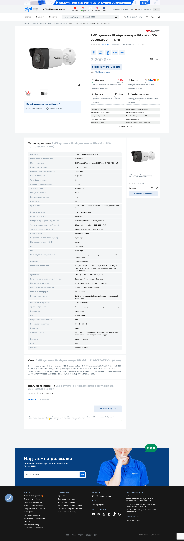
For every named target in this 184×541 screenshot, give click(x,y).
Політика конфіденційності (70, 509)
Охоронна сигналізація (34, 509)
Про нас (61, 496)
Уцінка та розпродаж (33, 528)
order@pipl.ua (98, 505)
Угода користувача (66, 502)
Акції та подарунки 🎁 (33, 496)
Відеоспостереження (39, 23)
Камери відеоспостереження (57, 23)
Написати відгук (108, 409)
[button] (36, 94)
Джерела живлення (33, 502)
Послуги (53, 17)
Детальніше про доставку (100, 88)
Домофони (29, 512)
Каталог (27, 17)
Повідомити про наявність (106, 67)
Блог (131, 9)
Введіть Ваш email (34, 474)
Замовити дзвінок (55, 108)
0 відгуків (105, 44)
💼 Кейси (138, 9)
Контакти (147, 9)
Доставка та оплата (120, 9)
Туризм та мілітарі (32, 499)
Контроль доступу (32, 515)
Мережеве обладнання (34, 518)
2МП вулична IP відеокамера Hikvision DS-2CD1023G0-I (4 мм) (141, 176)
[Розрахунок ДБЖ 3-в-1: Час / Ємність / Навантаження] (92, 2)
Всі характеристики (125, 126)
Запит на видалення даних (70, 505)
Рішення (40, 17)
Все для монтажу (31, 525)
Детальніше (95, 102)
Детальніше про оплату (135, 88)
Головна (26, 23)
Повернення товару (67, 512)
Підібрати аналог (103, 72)
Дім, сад (27, 521)
